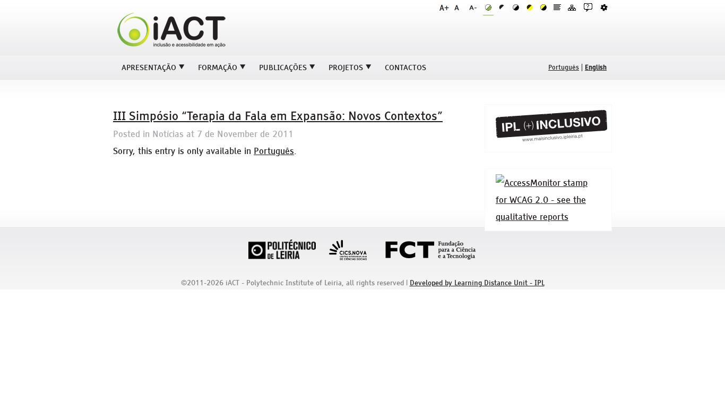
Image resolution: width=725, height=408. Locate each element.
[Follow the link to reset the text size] (459, 7)
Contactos (405, 67)
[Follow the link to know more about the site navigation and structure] (588, 7)
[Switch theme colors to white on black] (516, 7)
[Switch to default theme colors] (488, 7)
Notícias (168, 134)
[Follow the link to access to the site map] (572, 7)
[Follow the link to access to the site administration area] (604, 7)
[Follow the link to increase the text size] (444, 7)
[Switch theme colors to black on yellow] (529, 7)
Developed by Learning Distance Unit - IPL (477, 282)
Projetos (346, 67)
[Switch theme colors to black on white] (502, 7)
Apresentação (149, 67)
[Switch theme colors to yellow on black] (543, 7)
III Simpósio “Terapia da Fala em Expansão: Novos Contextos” (278, 115)
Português (274, 151)
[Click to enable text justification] (557, 7)
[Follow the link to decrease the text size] (474, 7)
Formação (217, 67)
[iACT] (171, 49)
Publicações (283, 67)
